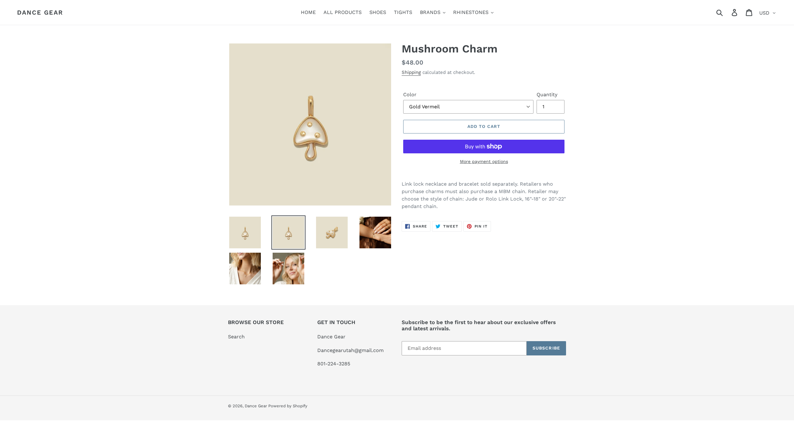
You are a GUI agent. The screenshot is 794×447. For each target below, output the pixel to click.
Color (410, 94)
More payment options (484, 161)
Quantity (547, 94)
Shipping (411, 72)
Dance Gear (40, 12)
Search (236, 337)
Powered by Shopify (287, 406)
